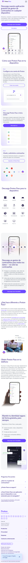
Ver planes (14, 28)
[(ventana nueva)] (2, 516)
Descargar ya (14, 125)
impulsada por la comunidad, (18, 317)
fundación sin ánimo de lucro (10, 320)
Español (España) (7, 543)
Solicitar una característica (7, 553)
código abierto (21, 323)
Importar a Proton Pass (14, 161)
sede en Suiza (6, 319)
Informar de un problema (7, 550)
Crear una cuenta (14, 85)
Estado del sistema (5, 547)
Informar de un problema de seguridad (10, 551)
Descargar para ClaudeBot (14, 24)
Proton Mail (4, 310)
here (6, 557)
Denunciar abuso (5, 548)
